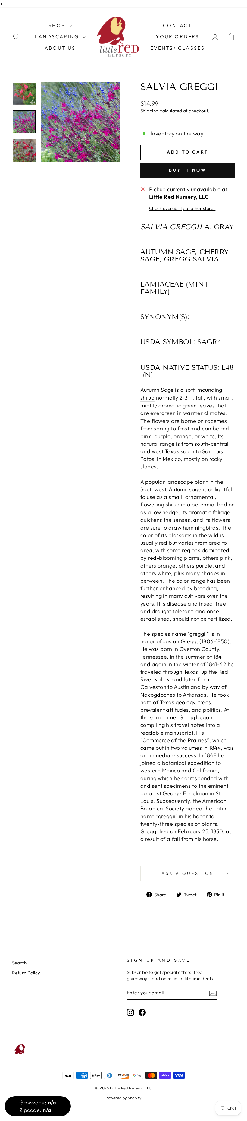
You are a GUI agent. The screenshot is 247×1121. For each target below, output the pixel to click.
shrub (147, 397)
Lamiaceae (161, 284)
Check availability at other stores (182, 208)
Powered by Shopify (123, 1097)
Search (19, 963)
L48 (227, 367)
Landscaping (58, 36)
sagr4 (209, 342)
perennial (204, 504)
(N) (148, 374)
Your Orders (177, 36)
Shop (57, 25)
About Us (60, 48)
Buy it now (188, 170)
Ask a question (187, 873)
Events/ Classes (177, 48)
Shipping (149, 111)
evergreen (163, 413)
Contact (177, 25)
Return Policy (26, 973)
